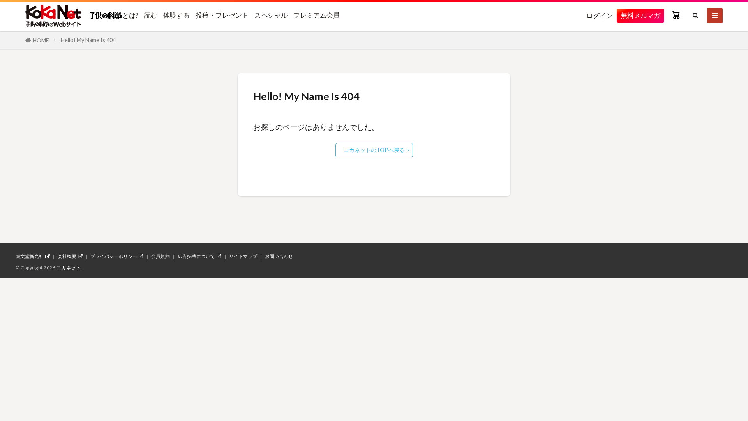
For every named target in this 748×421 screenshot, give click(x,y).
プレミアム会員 (316, 15)
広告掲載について (196, 256)
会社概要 (67, 256)
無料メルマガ (640, 15)
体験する (176, 15)
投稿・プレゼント (222, 15)
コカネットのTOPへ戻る (374, 150)
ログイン (599, 15)
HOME (41, 40)
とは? (130, 15)
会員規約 (160, 256)
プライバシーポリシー (113, 256)
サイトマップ (243, 256)
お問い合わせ (279, 256)
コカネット (68, 268)
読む (150, 15)
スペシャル (271, 15)
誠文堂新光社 (30, 256)
